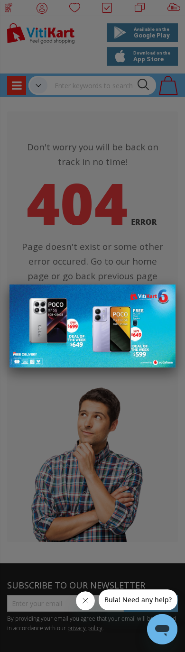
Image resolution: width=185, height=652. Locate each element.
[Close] (162, 296)
